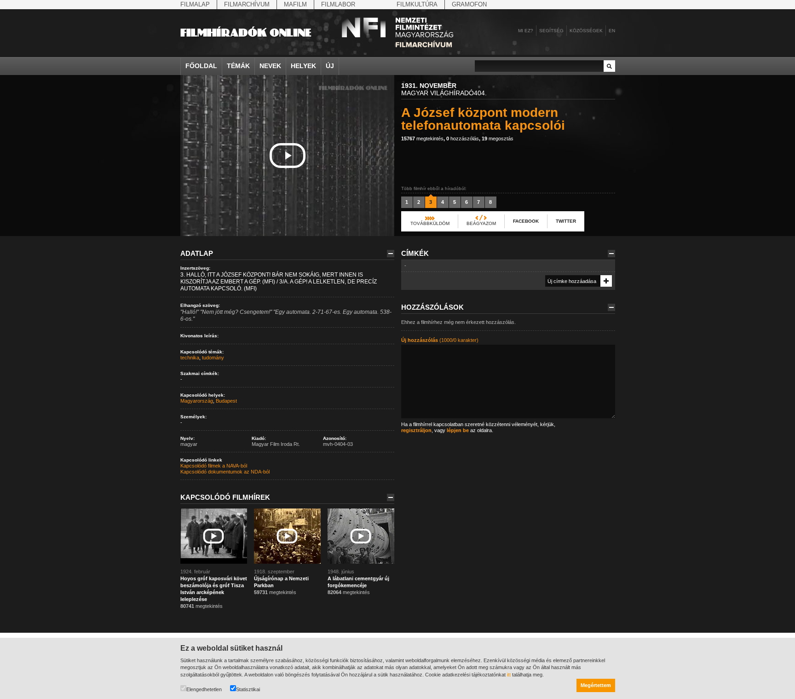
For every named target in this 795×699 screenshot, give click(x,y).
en (612, 30)
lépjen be (458, 430)
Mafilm (295, 4)
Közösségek (586, 30)
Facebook (526, 221)
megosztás (497, 138)
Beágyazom (481, 223)
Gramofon (469, 4)
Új (330, 65)
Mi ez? (525, 30)
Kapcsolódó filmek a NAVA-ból (213, 465)
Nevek (270, 65)
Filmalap (195, 4)
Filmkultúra (417, 4)
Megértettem (596, 685)
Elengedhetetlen (204, 689)
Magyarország (196, 401)
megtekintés (422, 138)
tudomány (213, 357)
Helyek (303, 65)
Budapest (226, 401)
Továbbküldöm (429, 223)
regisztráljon (416, 430)
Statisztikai (248, 689)
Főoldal (201, 65)
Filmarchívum (247, 4)
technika (189, 357)
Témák (238, 65)
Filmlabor (338, 4)
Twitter (566, 221)
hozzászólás (462, 138)
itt (509, 674)
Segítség (551, 30)
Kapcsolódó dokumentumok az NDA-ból (225, 471)
